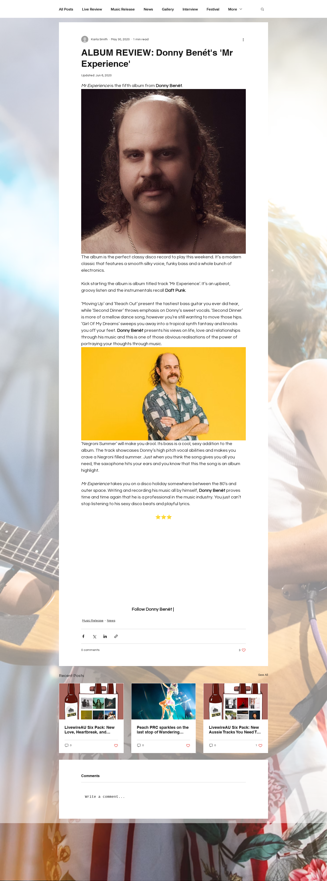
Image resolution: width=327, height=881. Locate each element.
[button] (262, 9)
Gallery (168, 9)
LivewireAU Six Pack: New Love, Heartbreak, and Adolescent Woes (90, 729)
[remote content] (163, 563)
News (148, 9)
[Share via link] (116, 636)
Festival (213, 9)
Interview (190, 9)
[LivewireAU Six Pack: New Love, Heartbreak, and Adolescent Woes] (91, 701)
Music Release (123, 9)
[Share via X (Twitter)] (94, 636)
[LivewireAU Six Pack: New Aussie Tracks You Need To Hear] (236, 701)
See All (263, 674)
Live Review (92, 9)
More (232, 9)
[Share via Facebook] (83, 636)
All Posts (66, 9)
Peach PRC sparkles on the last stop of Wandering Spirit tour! (163, 729)
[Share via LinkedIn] (105, 636)
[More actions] (243, 39)
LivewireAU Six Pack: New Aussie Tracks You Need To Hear (234, 729)
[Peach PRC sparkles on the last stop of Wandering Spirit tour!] (163, 701)
